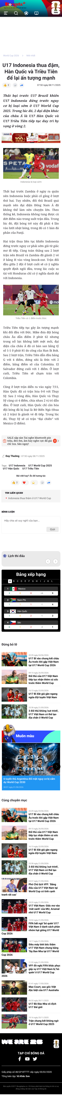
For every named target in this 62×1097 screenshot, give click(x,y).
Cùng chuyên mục (14, 800)
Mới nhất (31, 55)
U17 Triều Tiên (30, 468)
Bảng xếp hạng (31, 574)
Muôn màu (25, 736)
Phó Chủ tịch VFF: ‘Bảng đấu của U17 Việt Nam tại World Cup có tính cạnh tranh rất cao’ (30, 889)
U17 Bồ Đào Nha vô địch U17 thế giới (42, 1005)
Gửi (52, 529)
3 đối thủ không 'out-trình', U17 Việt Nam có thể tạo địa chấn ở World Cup (43, 714)
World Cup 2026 (11, 55)
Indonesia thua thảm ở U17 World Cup (29, 498)
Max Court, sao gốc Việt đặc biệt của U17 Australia (44, 988)
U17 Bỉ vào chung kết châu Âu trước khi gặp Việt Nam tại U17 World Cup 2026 (44, 662)
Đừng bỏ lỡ (9, 644)
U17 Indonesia (17, 465)
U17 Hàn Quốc (11, 468)
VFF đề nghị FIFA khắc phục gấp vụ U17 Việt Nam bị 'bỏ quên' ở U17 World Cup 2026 (31, 970)
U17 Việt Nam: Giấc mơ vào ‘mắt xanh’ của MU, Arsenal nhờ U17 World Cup (44, 909)
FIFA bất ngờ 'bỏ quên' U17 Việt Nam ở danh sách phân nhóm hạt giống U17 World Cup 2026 (31, 928)
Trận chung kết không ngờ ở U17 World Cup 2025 (44, 1022)
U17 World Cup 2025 (40, 465)
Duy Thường (13, 456)
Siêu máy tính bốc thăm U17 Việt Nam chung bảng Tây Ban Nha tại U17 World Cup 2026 (30, 949)
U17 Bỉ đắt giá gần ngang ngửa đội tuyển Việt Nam (43, 695)
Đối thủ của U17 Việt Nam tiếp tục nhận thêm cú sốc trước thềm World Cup (43, 679)
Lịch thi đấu (16, 556)
